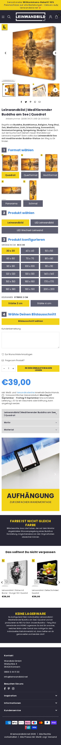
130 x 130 (29, 273)
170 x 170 (49, 281)
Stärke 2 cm (15, 303)
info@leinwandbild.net (16, 676)
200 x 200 (49, 289)
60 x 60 (11, 258)
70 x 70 (30, 258)
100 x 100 (30, 266)
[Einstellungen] (51, 17)
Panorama (11, 203)
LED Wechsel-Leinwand (30, 230)
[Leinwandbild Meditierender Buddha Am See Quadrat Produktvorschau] (9, 90)
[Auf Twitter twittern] (26, 102)
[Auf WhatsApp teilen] (35, 102)
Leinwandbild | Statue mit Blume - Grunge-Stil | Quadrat (15, 591)
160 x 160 (30, 281)
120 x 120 (10, 273)
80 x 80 (49, 258)
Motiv (7, 422)
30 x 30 (10, 250)
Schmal (33, 203)
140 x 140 (49, 273)
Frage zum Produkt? (15, 360)
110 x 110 (49, 266)
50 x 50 (49, 250)
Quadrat (10, 175)
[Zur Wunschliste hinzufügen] (6, 582)
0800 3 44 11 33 (11, 671)
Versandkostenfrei (25, 392)
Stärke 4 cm (44, 303)
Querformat (31, 175)
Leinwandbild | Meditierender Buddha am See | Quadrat (30, 414)
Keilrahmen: (15, 297)
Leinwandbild (15, 222)
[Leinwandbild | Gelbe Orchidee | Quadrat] (45, 572)
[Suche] (9, 16)
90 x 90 (11, 266)
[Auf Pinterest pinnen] (30, 102)
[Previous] (5, 53)
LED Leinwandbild (44, 222)
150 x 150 (10, 281)
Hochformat (50, 175)
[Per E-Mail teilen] (39, 102)
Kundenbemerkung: (11, 328)
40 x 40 (30, 250)
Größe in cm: (13, 245)
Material (9, 429)
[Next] (55, 53)
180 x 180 (10, 289)
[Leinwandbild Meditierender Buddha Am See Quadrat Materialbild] (39, 90)
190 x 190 (30, 289)
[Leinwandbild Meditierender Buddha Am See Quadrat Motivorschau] (24, 90)
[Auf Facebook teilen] (21, 102)
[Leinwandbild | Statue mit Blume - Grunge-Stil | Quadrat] (15, 572)
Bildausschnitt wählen (30, 321)
